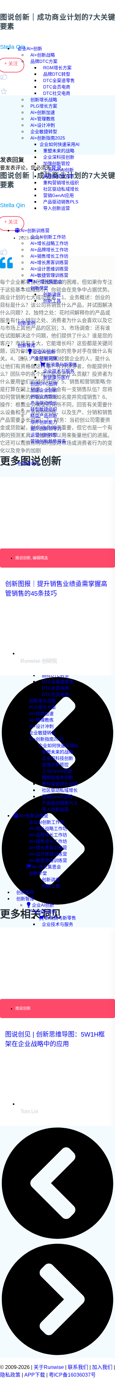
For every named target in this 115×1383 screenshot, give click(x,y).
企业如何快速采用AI (58, 745)
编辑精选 (40, 558)
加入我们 (102, 1367)
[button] (57, 1184)
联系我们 (78, 1367)
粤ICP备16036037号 (72, 1375)
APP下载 (34, 1375)
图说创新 (23, 558)
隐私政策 (10, 1375)
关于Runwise (49, 1367)
